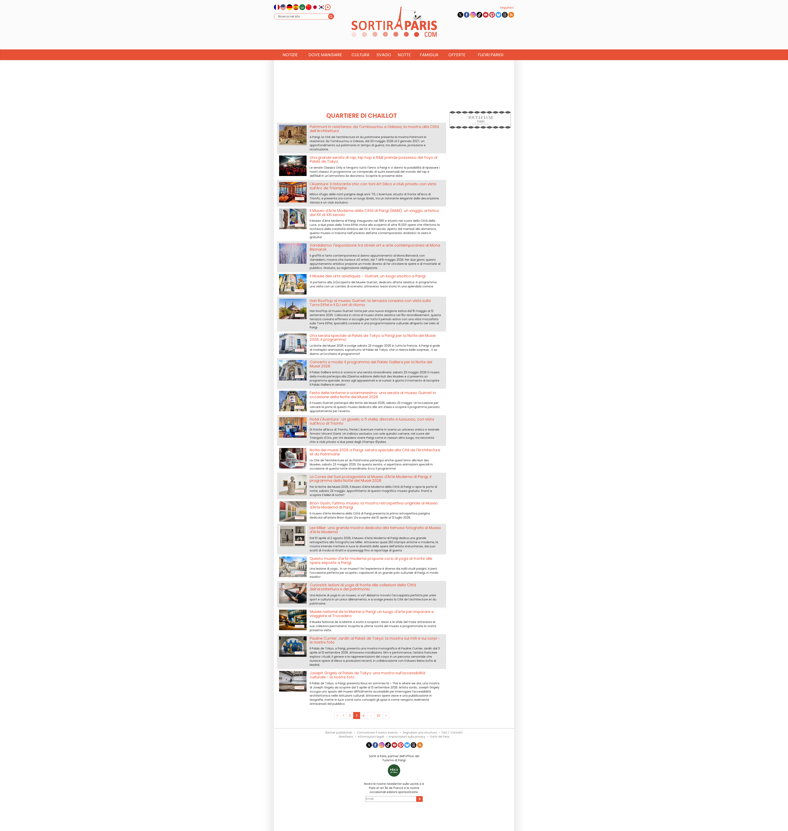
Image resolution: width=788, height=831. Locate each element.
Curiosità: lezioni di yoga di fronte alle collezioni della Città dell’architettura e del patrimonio (363, 587)
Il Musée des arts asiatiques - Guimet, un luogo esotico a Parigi (367, 276)
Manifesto (346, 737)
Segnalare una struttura (420, 732)
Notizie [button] (290, 55)
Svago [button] (384, 55)
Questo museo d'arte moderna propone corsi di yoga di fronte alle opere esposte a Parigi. (371, 560)
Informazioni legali (371, 737)
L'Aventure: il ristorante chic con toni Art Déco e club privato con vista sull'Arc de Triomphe (373, 186)
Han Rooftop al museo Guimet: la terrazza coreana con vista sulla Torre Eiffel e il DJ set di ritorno (370, 302)
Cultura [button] (360, 55)
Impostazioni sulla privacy (407, 737)
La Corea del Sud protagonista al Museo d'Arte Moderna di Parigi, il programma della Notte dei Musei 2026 (370, 478)
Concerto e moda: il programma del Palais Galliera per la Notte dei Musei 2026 (371, 364)
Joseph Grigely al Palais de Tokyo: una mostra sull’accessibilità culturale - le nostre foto (367, 675)
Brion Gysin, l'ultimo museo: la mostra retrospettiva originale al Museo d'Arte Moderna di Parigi (374, 505)
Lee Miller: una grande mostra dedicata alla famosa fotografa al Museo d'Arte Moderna (375, 529)
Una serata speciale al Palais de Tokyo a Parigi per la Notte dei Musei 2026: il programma (372, 337)
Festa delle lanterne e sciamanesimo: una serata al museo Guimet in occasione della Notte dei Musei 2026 (373, 394)
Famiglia (429, 55)
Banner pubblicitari (338, 732)
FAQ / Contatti (452, 732)
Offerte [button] (456, 55)
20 (378, 715)
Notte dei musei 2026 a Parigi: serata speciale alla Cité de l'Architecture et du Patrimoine (375, 452)
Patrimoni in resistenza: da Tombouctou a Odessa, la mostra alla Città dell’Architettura (374, 128)
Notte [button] (404, 55)
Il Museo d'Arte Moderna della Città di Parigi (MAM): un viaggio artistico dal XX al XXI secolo (374, 212)
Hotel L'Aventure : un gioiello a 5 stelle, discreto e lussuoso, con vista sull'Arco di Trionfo (372, 421)
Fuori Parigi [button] (490, 55)
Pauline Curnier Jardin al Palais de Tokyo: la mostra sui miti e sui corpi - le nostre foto (375, 640)
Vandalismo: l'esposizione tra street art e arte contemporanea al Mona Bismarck (375, 247)
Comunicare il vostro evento (377, 732)
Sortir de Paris (439, 737)
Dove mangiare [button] (325, 55)
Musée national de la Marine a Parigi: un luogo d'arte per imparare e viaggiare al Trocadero (372, 613)
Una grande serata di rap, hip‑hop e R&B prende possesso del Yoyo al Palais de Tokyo (373, 159)
